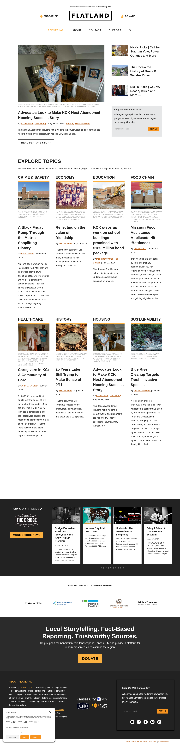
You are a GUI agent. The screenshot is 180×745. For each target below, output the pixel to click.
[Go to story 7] (115, 568)
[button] (66, 30)
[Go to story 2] (103, 568)
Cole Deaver (27, 123)
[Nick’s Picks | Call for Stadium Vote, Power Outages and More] (120, 51)
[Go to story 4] (108, 568)
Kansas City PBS (27, 687)
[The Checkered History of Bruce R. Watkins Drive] (120, 70)
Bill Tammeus (65, 243)
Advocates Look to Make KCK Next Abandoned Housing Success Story (108, 379)
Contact (95, 30)
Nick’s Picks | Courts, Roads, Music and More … (145, 91)
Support (115, 30)
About (76, 30)
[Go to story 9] (120, 568)
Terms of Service (163, 742)
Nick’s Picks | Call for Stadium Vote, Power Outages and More (145, 51)
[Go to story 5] (111, 568)
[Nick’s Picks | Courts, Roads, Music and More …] (120, 90)
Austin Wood (140, 248)
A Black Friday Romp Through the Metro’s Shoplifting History (31, 237)
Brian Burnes (27, 253)
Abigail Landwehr (142, 390)
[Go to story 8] (118, 568)
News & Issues (82, 123)
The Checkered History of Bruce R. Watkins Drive (143, 71)
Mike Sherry (40, 123)
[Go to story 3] (106, 568)
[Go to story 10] (123, 568)
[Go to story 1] (101, 568)
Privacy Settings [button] (131, 742)
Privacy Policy (142, 742)
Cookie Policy (152, 742)
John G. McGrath (29, 386)
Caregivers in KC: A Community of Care (33, 375)
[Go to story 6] (113, 568)
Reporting (55, 30)
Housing (70, 123)
